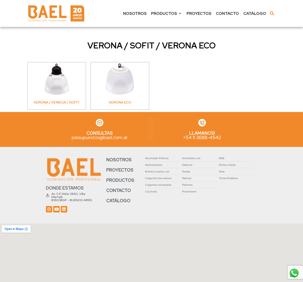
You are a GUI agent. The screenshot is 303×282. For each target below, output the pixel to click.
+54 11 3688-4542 (202, 137)
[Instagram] (49, 209)
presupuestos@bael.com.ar (100, 137)
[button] (272, 13)
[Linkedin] (64, 209)
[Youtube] (56, 209)
